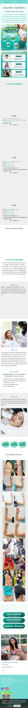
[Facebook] (14, 626)
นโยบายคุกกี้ (18, 703)
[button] (26, 2)
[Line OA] (14, 615)
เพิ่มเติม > (25, 277)
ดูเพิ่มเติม (4, 669)
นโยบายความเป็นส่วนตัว (9, 703)
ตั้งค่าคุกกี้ (10, 705)
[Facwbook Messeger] (14, 620)
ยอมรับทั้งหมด (17, 705)
